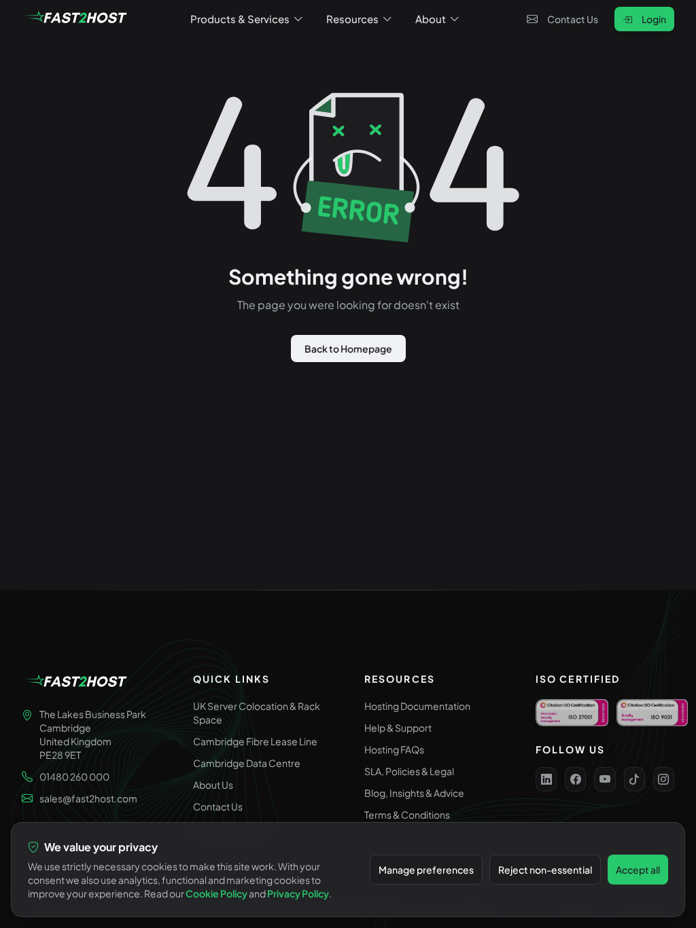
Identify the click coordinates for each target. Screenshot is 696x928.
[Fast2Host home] (76, 19)
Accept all (638, 869)
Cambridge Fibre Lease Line (255, 741)
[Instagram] (663, 779)
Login (654, 19)
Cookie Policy (216, 893)
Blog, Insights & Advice (414, 793)
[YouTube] (604, 779)
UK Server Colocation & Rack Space (256, 713)
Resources (352, 18)
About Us (213, 785)
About (430, 18)
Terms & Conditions (407, 814)
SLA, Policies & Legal (409, 771)
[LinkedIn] (546, 779)
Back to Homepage (348, 348)
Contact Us (572, 19)
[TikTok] (634, 779)
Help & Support (398, 727)
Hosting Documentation (417, 706)
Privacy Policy (298, 893)
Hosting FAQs (394, 749)
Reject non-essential (545, 869)
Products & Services (240, 18)
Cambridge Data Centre (246, 763)
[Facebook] (575, 779)
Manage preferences (426, 869)
